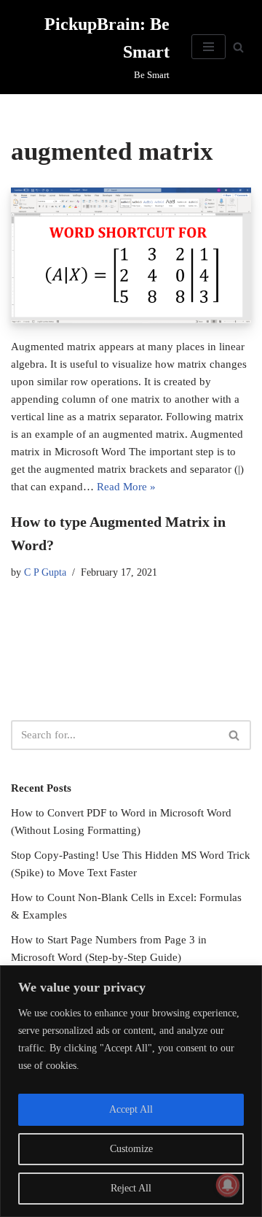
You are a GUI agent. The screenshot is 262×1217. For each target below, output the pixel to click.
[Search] (238, 47)
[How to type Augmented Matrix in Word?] (131, 255)
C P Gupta (45, 572)
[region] (131, 1091)
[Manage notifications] (227, 1185)
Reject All (131, 1188)
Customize (131, 1148)
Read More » (126, 486)
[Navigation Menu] (208, 46)
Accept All (131, 1109)
